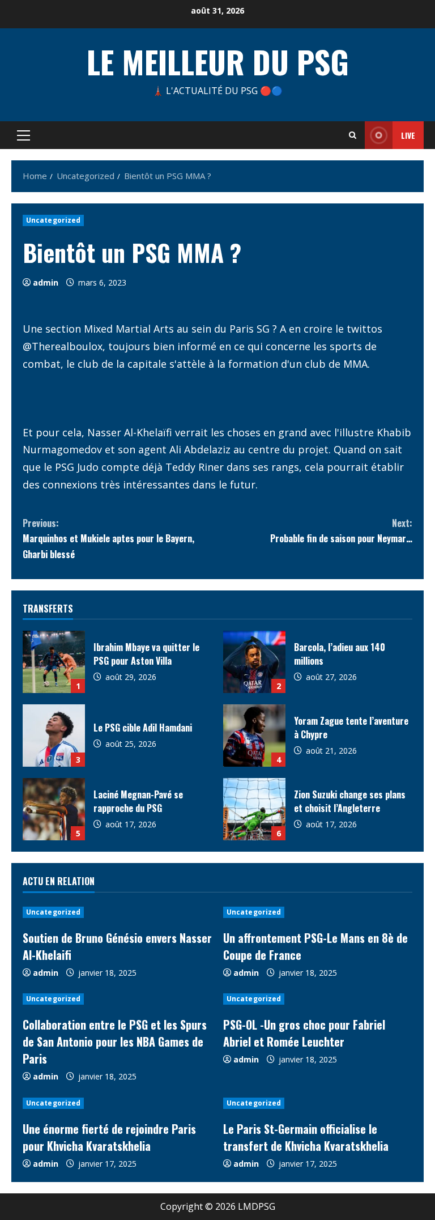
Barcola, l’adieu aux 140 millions (254, 662)
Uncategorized (53, 220)
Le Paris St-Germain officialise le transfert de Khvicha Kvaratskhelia (306, 1137)
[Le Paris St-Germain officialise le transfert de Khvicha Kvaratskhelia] (317, 1103)
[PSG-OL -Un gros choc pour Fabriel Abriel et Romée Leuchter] (317, 999)
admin (45, 282)
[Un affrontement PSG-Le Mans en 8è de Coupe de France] (317, 912)
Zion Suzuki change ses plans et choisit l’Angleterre (254, 809)
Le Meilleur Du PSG (218, 61)
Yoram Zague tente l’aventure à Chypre (254, 735)
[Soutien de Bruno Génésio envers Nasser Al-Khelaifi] (117, 912)
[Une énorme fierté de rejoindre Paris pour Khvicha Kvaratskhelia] (117, 1103)
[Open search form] (352, 135)
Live (408, 135)
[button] (23, 135)
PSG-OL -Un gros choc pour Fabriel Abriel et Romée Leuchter (304, 1033)
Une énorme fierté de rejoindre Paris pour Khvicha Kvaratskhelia (109, 1137)
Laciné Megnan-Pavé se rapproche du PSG (54, 809)
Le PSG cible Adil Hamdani (54, 735)
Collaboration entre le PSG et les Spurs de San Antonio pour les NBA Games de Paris (115, 1041)
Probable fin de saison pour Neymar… (341, 530)
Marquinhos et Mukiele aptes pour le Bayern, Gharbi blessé (108, 538)
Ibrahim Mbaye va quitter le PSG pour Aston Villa (54, 662)
